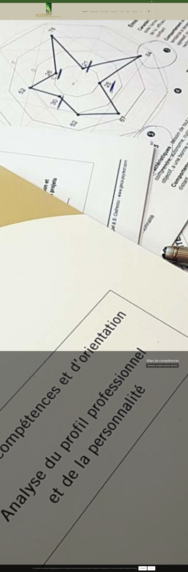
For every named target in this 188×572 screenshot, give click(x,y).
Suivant (184, 296)
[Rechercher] (141, 11)
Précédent (4, 296)
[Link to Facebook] (151, 1)
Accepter (142, 568)
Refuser (151, 568)
